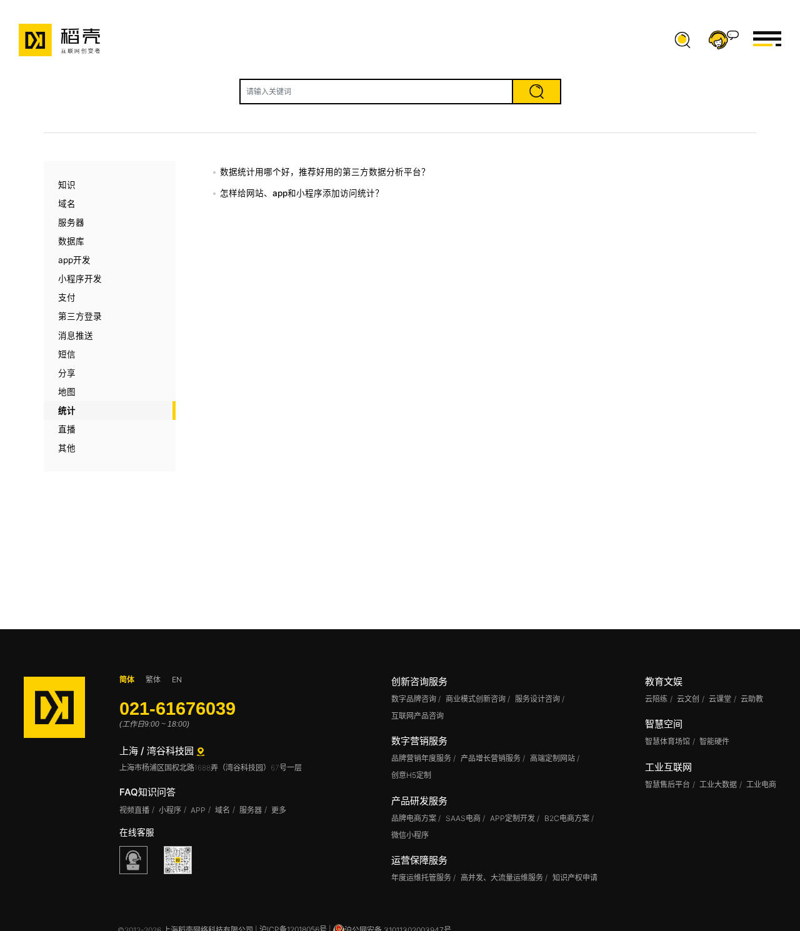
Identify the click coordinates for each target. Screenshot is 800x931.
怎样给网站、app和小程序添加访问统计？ (302, 193)
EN (177, 679)
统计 (67, 411)
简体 (126, 679)
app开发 (74, 260)
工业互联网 (668, 767)
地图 (67, 392)
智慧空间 (663, 724)
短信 (67, 354)
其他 (67, 448)
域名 (67, 204)
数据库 (71, 241)
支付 (67, 297)
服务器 (71, 222)
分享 (67, 373)
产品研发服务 (419, 801)
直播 (67, 429)
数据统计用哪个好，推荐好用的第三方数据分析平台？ (325, 172)
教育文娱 (663, 681)
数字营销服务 (419, 741)
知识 (67, 185)
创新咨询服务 (419, 681)
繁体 (153, 679)
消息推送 (75, 336)
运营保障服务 (419, 860)
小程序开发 (80, 279)
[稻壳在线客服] (133, 860)
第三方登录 (80, 316)
